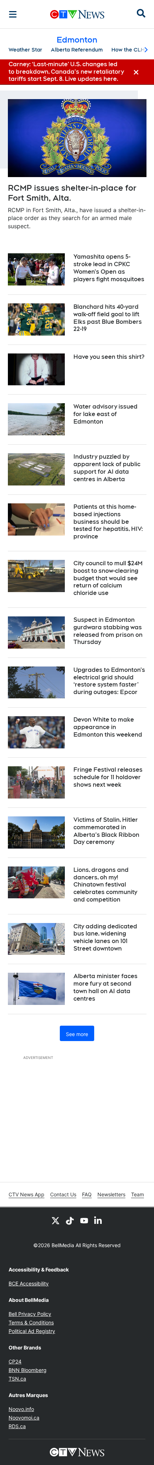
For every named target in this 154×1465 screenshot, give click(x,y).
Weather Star (25, 50)
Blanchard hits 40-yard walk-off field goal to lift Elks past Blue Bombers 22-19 (107, 317)
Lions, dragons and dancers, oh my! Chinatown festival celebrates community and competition (105, 884)
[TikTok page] (70, 1220)
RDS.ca (17, 1426)
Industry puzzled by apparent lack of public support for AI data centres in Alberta (106, 467)
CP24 (15, 1361)
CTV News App (26, 1194)
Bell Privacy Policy (30, 1314)
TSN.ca (17, 1379)
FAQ (87, 1194)
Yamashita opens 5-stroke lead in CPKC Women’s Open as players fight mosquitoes (108, 267)
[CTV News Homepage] (77, 14)
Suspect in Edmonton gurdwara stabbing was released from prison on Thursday (108, 630)
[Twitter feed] (55, 1220)
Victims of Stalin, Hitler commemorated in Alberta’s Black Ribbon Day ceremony (106, 830)
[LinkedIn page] (98, 1220)
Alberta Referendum (77, 50)
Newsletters (111, 1194)
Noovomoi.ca (24, 1418)
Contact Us (63, 1194)
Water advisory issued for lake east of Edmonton (105, 414)
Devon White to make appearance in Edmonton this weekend (107, 727)
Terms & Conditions (31, 1322)
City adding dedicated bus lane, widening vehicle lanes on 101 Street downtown (105, 937)
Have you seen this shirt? (108, 356)
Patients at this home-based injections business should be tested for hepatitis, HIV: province (108, 521)
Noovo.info (21, 1409)
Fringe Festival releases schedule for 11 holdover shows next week (108, 777)
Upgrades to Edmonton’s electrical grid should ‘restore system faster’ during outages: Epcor (109, 680)
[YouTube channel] (84, 1220)
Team (137, 1194)
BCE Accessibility (29, 1283)
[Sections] (13, 14)
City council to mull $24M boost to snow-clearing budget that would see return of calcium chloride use (108, 578)
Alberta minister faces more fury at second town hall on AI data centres (105, 987)
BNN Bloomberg (28, 1370)
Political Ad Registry (32, 1331)
